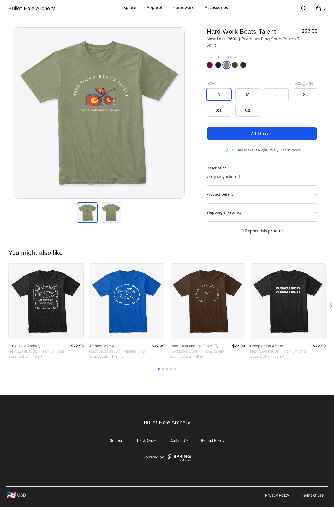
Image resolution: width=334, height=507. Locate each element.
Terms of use (313, 495)
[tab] (87, 212)
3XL (248, 110)
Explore (128, 7)
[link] (46, 301)
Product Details (220, 194)
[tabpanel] (99, 113)
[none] (301, 83)
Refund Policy (212, 440)
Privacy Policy (277, 495)
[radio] (219, 94)
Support (117, 440)
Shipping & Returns (224, 212)
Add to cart (262, 133)
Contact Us (178, 440)
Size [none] (210, 83)
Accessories (216, 7)
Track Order (146, 440)
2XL (219, 110)
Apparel (154, 7)
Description (217, 167)
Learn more (291, 149)
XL (305, 94)
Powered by (153, 457)
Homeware (183, 7)
